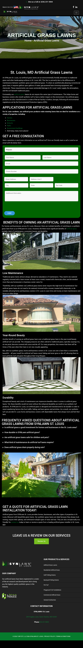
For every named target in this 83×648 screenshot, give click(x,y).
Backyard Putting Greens (51, 580)
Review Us (41, 541)
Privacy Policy (49, 636)
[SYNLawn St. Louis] (9, 11)
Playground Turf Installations (52, 590)
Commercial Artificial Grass (52, 595)
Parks (9, 126)
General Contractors (50, 600)
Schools (10, 123)
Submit (9, 213)
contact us (15, 522)
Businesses (11, 120)
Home (28, 40)
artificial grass (19, 94)
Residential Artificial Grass (52, 570)
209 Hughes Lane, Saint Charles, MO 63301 (41, 617)
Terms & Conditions (63, 636)
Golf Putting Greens (50, 575)
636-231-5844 (44, 622)
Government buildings (15, 128)
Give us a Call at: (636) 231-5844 (40, 2)
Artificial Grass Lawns (50, 565)
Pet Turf (46, 585)
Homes (9, 118)
